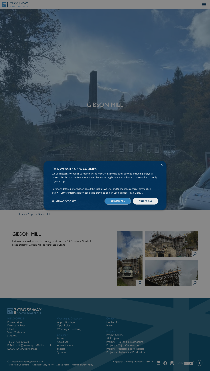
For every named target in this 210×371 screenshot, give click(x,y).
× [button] (161, 165)
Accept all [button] (145, 201)
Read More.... (136, 192)
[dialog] (105, 185)
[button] (64, 201)
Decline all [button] (118, 201)
